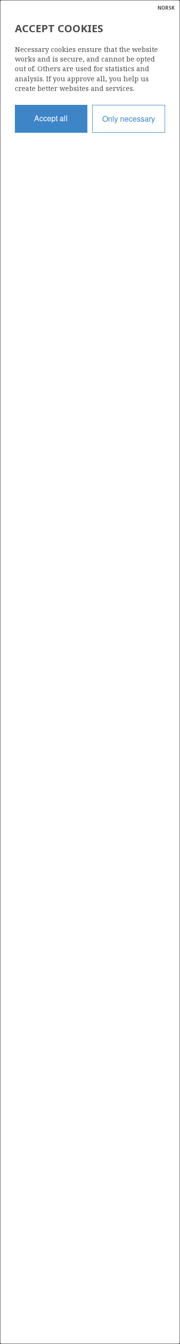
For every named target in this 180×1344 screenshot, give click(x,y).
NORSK (166, 7)
